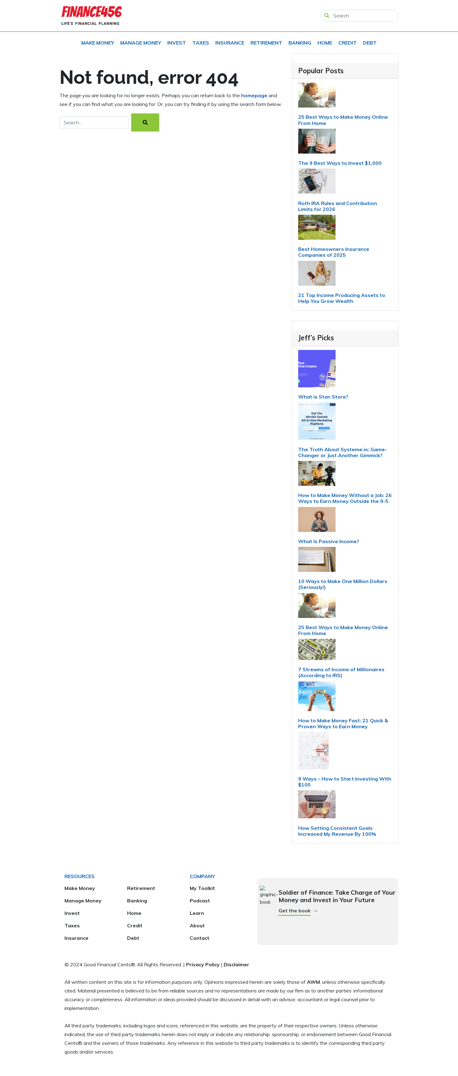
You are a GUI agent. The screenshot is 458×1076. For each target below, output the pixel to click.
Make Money (97, 43)
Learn (197, 913)
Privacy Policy (203, 964)
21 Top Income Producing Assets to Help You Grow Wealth (341, 298)
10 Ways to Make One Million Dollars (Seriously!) (342, 584)
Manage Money (140, 43)
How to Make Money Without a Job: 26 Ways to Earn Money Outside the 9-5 (345, 498)
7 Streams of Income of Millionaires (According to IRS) (341, 672)
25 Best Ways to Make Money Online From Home (343, 120)
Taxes (200, 43)
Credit (347, 43)
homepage (254, 95)
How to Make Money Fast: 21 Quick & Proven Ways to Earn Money (343, 723)
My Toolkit (202, 888)
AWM (313, 982)
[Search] (145, 122)
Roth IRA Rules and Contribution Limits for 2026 (337, 206)
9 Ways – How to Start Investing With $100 (344, 782)
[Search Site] (327, 15)
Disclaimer (236, 964)
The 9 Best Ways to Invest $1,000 (340, 163)
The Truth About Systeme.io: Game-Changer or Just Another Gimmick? (342, 452)
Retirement (266, 43)
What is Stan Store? (323, 397)
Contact (199, 938)
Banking (300, 43)
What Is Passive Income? (328, 541)
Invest (176, 43)
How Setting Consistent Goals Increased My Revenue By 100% (337, 831)
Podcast (200, 900)
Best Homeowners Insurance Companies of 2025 (333, 252)
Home (324, 43)
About (197, 925)
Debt (370, 43)
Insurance (229, 43)
